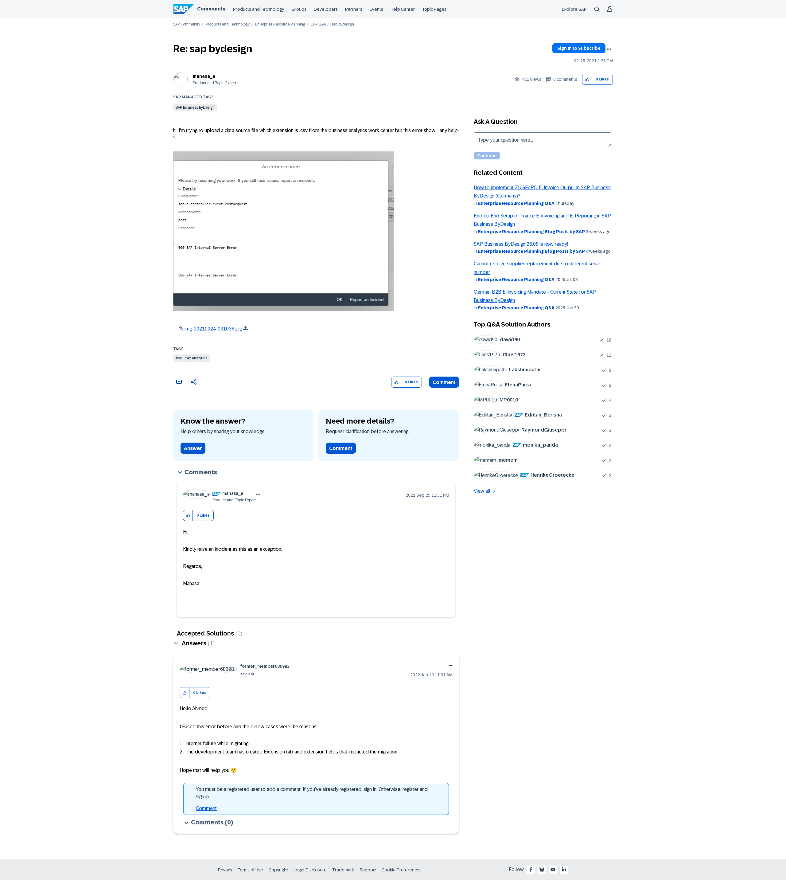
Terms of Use (250, 869)
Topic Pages (434, 9)
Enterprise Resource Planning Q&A (516, 203)
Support (368, 869)
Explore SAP (574, 9)
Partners (353, 9)
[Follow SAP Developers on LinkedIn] (564, 869)
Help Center (403, 9)
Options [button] (608, 49)
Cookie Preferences (402, 869)
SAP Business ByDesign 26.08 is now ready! (521, 244)
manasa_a (204, 76)
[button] (587, 79)
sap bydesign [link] (342, 24)
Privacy (225, 869)
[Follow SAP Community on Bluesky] (541, 869)
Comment (444, 382)
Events (376, 9)
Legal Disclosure (310, 869)
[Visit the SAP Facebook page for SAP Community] (530, 869)
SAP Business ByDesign (195, 107)
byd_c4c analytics (191, 358)
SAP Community (186, 24)
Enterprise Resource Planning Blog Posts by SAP (531, 231)
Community (211, 8)
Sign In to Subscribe (579, 48)
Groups (298, 9)
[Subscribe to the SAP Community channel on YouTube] (553, 869)
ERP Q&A (318, 24)
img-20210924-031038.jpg (213, 328)
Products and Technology (258, 9)
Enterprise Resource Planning (280, 24)
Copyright (278, 869)
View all (482, 491)
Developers (326, 9)
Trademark (343, 869)
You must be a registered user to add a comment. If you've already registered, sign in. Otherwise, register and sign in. (312, 793)
